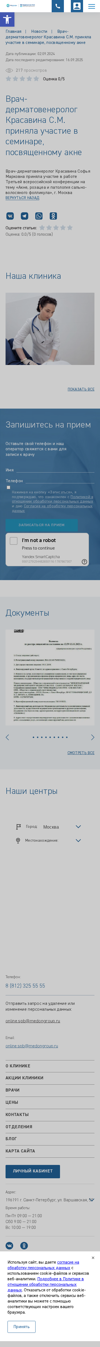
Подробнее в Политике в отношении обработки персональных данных (46, 1285)
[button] (7, 19)
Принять (21, 1327)
